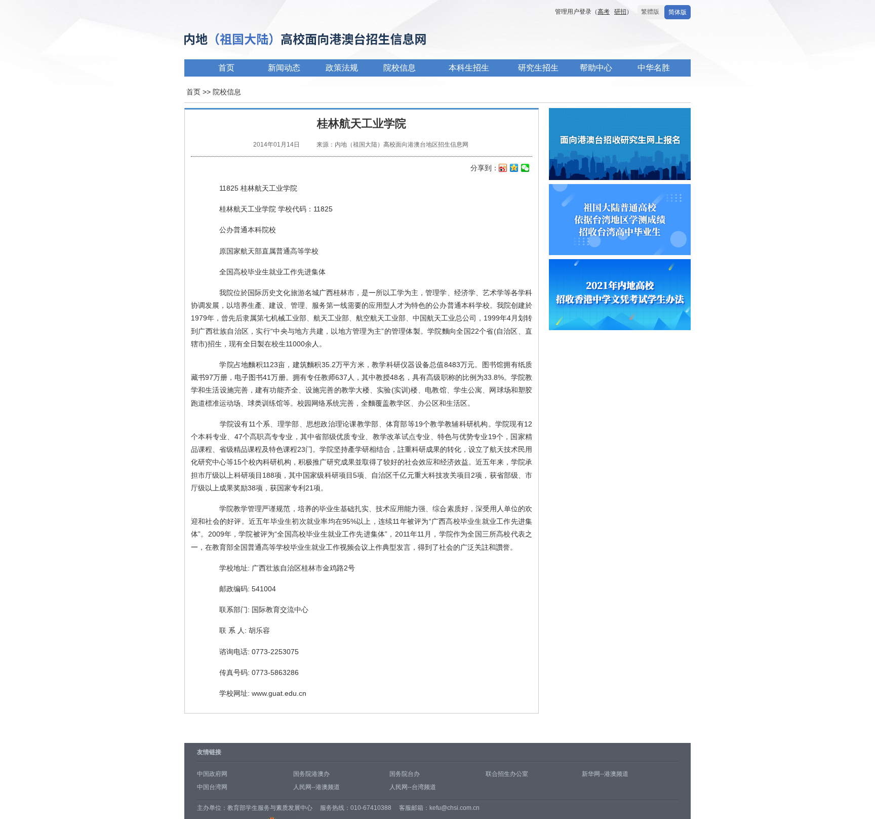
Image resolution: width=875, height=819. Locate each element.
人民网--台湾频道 (412, 787)
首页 (226, 67)
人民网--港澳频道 (316, 787)
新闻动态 (284, 67)
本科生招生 (469, 67)
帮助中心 (596, 67)
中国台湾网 (212, 787)
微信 (525, 169)
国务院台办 (404, 773)
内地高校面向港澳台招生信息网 (336, 40)
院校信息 (399, 67)
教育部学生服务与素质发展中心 (269, 807)
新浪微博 (503, 169)
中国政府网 (212, 773)
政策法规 (342, 67)
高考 (604, 11)
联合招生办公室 (507, 773)
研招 (620, 11)
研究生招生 (538, 67)
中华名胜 (654, 67)
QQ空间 (514, 169)
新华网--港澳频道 (605, 773)
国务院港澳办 (311, 773)
